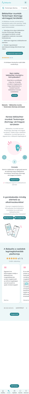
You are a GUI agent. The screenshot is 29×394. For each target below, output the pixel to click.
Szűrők (24, 8)
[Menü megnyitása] (25, 2)
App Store (9, 217)
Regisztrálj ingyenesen (14, 53)
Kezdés (14, 95)
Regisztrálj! (14, 314)
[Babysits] (6, 2)
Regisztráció (15, 179)
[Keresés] (3, 8)
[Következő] (26, 283)
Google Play (21, 217)
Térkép (15, 386)
